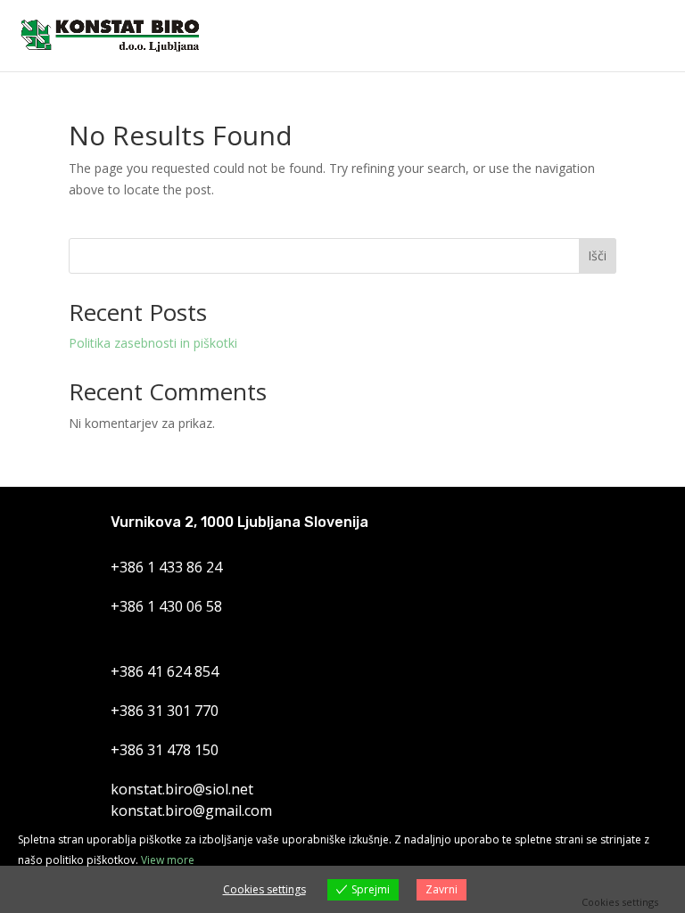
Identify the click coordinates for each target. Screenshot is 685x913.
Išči (597, 255)
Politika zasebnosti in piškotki (153, 342)
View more (167, 860)
